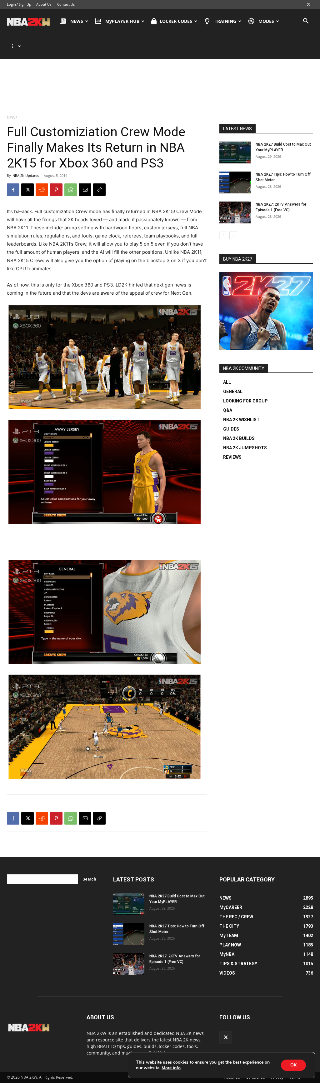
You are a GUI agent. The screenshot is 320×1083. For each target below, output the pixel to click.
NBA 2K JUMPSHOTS (245, 447)
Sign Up (25, 4)
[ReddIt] (42, 189)
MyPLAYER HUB (122, 21)
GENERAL (232, 391)
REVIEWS (232, 457)
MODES (266, 21)
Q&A (227, 410)
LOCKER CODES (176, 21)
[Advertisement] (160, 84)
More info (171, 1068)
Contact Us (66, 4)
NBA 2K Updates (25, 175)
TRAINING (225, 21)
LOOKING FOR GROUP (245, 400)
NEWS (76, 21)
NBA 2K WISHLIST (241, 419)
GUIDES (231, 429)
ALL (227, 382)
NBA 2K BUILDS (239, 438)
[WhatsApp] (70, 189)
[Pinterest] (56, 189)
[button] (305, 22)
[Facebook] (13, 189)
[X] (308, 4)
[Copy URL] (99, 189)
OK (293, 1065)
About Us (43, 4)
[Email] (85, 189)
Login (11, 4)
